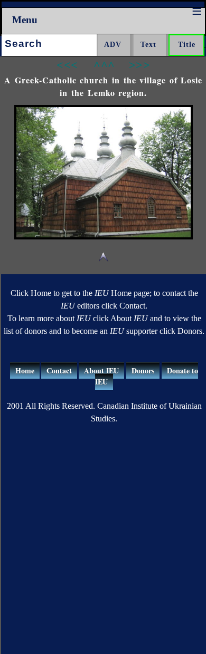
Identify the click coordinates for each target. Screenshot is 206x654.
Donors (143, 370)
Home (24, 370)
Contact (59, 370)
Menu (25, 19)
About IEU (101, 370)
